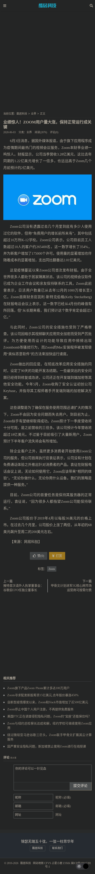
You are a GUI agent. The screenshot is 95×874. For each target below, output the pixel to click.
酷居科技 (47, 5)
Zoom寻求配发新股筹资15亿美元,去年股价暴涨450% (43, 695)
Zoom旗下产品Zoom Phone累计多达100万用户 (38, 688)
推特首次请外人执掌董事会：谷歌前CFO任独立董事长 (23, 588)
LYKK (66, 863)
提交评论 (80, 786)
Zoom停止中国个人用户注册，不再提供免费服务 (40, 709)
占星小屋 (57, 863)
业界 (33, 113)
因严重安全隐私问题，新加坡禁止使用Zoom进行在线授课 (46, 746)
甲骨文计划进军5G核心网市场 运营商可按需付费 (71, 588)
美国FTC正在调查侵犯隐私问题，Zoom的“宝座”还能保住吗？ (49, 716)
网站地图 (38, 863)
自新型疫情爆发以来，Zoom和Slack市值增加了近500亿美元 (47, 702)
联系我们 (57, 848)
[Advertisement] (47, 62)
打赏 (58, 555)
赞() (40, 555)
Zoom (52, 569)
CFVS (47, 863)
